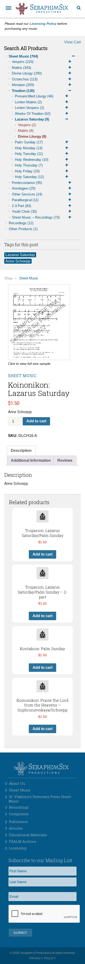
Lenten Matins (28, 102)
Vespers (23, 62)
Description (21, 451)
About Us (17, 783)
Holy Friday (27, 171)
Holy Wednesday (31, 160)
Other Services (27, 194)
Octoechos (25, 79)
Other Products (23, 229)
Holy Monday (28, 148)
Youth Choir (24, 211)
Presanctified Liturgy (34, 96)
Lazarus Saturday (32, 119)
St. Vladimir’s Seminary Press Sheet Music (39, 798)
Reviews (64, 460)
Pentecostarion (27, 183)
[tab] (21, 451)
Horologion (23, 188)
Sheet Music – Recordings (36, 217)
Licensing (17, 848)
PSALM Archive (22, 841)
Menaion (23, 85)
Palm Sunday (29, 142)
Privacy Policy (42, 958)
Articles (16, 828)
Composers (19, 813)
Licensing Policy (43, 23)
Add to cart (36, 421)
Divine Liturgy (27, 73)
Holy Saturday (29, 177)
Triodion (23, 91)
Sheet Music (23, 56)
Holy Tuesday (29, 154)
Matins (21, 68)
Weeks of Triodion (33, 114)
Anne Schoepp (17, 261)
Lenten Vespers (29, 108)
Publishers (18, 821)
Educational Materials (28, 834)
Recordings (21, 223)
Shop (8, 278)
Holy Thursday (29, 165)
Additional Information (31, 460)
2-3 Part (21, 206)
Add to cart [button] (42, 554)
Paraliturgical (25, 200)
